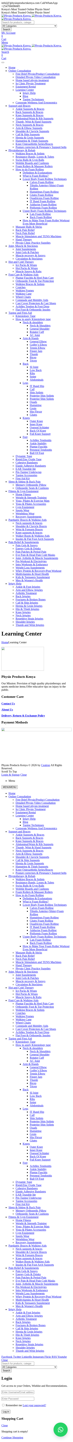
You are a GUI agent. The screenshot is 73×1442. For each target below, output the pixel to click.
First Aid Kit (23, 478)
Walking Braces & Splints (30, 153)
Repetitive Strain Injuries (29, 618)
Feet (25, 437)
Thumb (34, 354)
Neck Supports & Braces (29, 124)
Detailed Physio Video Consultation (36, 77)
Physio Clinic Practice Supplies (33, 242)
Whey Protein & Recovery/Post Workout (38, 570)
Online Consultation (20, 70)
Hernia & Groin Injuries (29, 605)
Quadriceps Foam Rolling (44, 198)
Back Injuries (23, 596)
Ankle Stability (38, 443)
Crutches (21, 287)
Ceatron (45, 765)
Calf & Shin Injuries (27, 602)
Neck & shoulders (33, 322)
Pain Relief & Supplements (24, 542)
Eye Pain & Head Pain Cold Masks (35, 554)
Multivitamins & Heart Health (32, 574)
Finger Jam (36, 351)
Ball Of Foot (37, 452)
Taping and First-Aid (20, 312)
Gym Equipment (25, 507)
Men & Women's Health (29, 580)
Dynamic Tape (24, 456)
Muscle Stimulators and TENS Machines (38, 236)
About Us (7, 709)
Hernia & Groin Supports (30, 137)
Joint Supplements (26, 249)
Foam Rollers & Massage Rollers (34, 166)
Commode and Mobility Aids (32, 300)
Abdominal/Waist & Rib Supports (34, 118)
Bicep (33, 357)
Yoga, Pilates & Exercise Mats (32, 500)
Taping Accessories (26, 475)
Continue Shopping (12, 1437)
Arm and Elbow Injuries (29, 589)
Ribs (32, 373)
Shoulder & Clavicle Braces (31, 526)
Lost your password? (34, 1405)
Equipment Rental (26, 86)
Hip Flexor (36, 411)
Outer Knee (36, 421)
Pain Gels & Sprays (27, 545)
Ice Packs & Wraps (26, 265)
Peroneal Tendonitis (41, 449)
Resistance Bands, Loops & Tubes (35, 156)
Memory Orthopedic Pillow (31, 484)
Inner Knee (36, 424)
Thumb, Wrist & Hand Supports (33, 121)
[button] (61, 1430)
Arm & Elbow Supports (29, 128)
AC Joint (35, 335)
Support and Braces (19, 105)
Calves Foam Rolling (42, 182)
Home (12, 67)
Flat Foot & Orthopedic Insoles (33, 309)
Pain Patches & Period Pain (31, 551)
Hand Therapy (24, 239)
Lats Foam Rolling (40, 214)
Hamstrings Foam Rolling (44, 191)
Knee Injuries (23, 612)
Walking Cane (24, 293)
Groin (33, 408)
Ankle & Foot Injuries (28, 586)
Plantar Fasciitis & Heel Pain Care (35, 277)
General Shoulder (39, 328)
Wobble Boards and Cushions (32, 163)
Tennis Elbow (37, 347)
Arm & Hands (31, 338)
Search (6, 29)
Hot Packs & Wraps (27, 268)
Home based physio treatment (32, 80)
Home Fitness (23, 494)
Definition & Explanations (37, 172)
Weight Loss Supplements (30, 567)
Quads (33, 402)
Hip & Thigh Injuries (27, 609)
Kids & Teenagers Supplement (33, 577)
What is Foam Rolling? (36, 175)
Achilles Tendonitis (40, 440)
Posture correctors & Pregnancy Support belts (41, 147)
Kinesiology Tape (25, 315)
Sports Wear (22, 510)
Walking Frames (25, 290)
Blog (25, 96)
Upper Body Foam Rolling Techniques (44, 210)
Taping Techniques (33, 99)
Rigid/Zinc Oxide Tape (28, 459)
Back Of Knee (38, 430)
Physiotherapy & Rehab (22, 150)
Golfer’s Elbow (38, 344)
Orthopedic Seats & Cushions (32, 488)
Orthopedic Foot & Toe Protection (35, 280)
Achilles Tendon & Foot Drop (32, 306)
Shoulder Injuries (25, 621)
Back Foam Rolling (41, 217)
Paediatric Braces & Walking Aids (28, 519)
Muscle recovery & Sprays (30, 255)
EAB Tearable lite (26, 468)
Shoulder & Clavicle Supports (32, 131)
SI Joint (34, 366)
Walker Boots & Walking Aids (33, 535)
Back (26, 363)
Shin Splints (36, 392)
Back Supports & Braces (29, 112)
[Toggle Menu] (2, 62)
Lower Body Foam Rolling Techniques (45, 179)
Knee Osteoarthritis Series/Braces (34, 143)
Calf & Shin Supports (28, 134)
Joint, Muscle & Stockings (23, 245)
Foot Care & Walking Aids (23, 274)
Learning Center (25, 89)
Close (23, 774)
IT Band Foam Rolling (42, 201)
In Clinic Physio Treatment (31, 83)
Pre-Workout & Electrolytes (31, 561)
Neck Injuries (23, 615)
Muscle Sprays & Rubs (28, 271)
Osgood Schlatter (39, 427)
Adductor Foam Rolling (43, 204)
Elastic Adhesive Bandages (31, 465)
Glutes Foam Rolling (41, 194)
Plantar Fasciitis (38, 446)
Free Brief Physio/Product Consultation (38, 73)
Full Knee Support (40, 433)
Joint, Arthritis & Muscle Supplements (37, 558)
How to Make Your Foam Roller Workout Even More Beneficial (46, 222)
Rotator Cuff (37, 331)
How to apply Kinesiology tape (33, 319)
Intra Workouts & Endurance (32, 564)
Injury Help (29, 93)
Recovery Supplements (28, 516)
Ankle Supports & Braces (30, 108)
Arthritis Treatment (26, 593)
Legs (25, 382)
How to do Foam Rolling (30, 169)
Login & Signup (10, 774)
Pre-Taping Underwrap (28, 472)
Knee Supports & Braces (29, 115)
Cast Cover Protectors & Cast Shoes (36, 303)
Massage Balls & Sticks (29, 226)
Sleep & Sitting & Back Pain (25, 481)
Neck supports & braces (29, 523)
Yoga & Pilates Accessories (31, 503)
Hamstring (35, 405)
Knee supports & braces (29, 532)
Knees (26, 417)
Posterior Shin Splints (42, 395)
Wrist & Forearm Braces (29, 529)
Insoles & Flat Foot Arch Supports (35, 538)
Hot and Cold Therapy (21, 261)
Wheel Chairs (23, 296)
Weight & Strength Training (31, 497)
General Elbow (38, 341)
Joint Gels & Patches (27, 252)
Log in (6, 1411)
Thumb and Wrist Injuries (30, 624)
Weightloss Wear (25, 513)
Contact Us (8, 703)
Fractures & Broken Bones (31, 599)
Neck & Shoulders (40, 325)
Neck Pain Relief (25, 233)
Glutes (33, 414)
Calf (32, 389)
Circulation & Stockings (29, 258)
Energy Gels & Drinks (28, 548)
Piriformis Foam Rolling (43, 207)
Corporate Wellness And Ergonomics (36, 102)
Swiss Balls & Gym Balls (30, 159)
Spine (33, 376)
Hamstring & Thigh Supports (32, 140)
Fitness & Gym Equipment (23, 491)
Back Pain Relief (25, 229)
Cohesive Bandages (27, 462)
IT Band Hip (37, 386)
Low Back (36, 370)
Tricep (33, 360)
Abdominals (36, 379)
